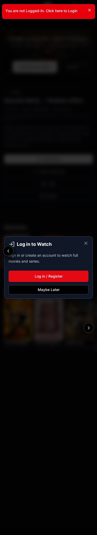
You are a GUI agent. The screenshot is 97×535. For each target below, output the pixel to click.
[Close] (89, 10)
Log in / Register (49, 276)
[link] (48, 11)
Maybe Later (48, 289)
